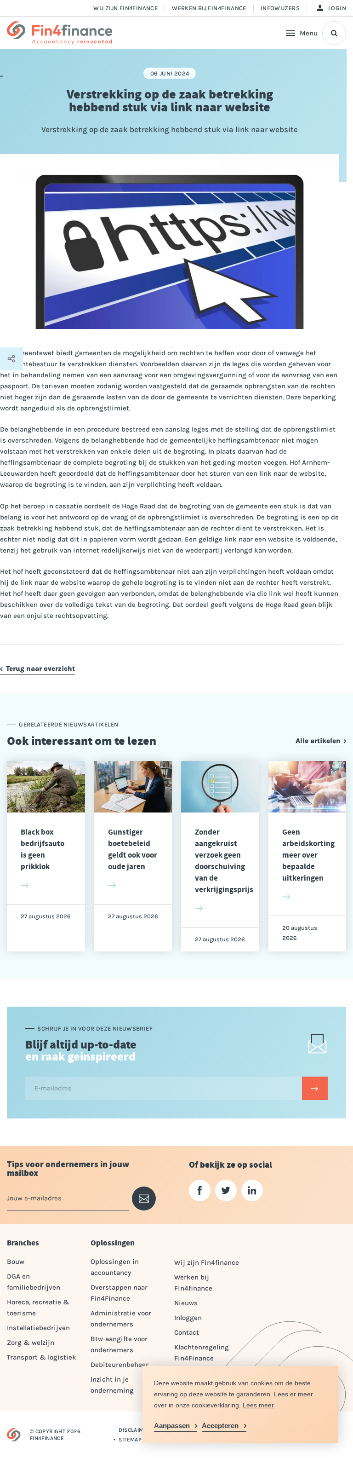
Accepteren (220, 1425)
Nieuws (186, 1303)
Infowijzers (280, 8)
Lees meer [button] (258, 1405)
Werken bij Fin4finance (209, 8)
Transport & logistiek (41, 1357)
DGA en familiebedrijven (33, 1281)
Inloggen (188, 1318)
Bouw (15, 1261)
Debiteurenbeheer (119, 1364)
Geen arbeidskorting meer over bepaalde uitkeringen (308, 855)
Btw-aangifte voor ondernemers (119, 1344)
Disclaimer (135, 1430)
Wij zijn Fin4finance (125, 8)
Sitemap (130, 1439)
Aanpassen (172, 1425)
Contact (186, 1332)
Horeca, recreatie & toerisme (38, 1307)
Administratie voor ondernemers (121, 1318)
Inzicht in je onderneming (112, 1385)
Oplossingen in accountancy (115, 1267)
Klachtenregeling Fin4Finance (201, 1352)
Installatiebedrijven (38, 1328)
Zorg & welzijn (30, 1342)
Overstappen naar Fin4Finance (119, 1292)
